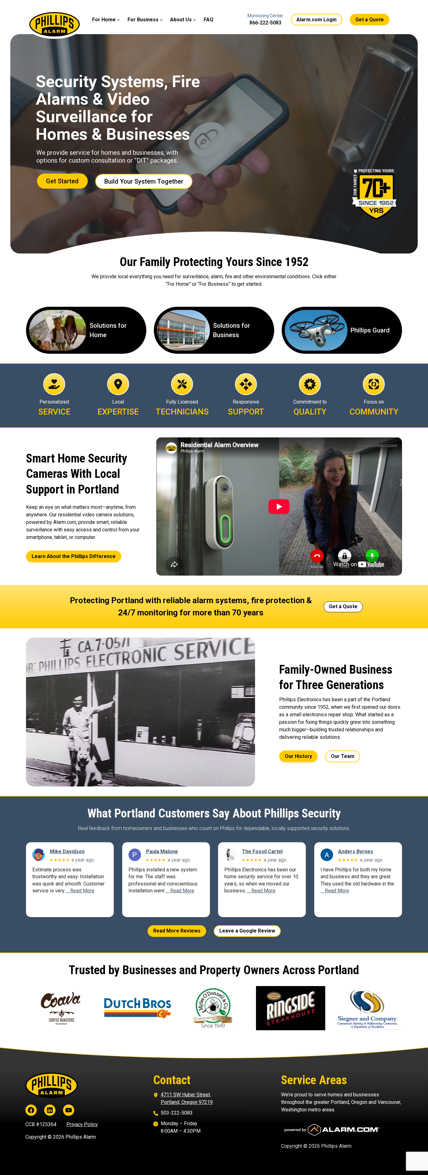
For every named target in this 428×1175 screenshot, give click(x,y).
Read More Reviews (177, 931)
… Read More (80, 891)
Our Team (342, 756)
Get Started (62, 181)
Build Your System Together (143, 181)
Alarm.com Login (316, 20)
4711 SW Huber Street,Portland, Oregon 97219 (187, 1098)
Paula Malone (162, 851)
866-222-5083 (265, 23)
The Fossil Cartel (262, 851)
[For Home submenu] (118, 19)
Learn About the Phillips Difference (74, 556)
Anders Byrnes (355, 851)
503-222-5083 (177, 1113)
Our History (298, 756)
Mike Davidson (67, 851)
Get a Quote (369, 20)
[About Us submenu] (194, 19)
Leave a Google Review (247, 931)
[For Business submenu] (161, 19)
